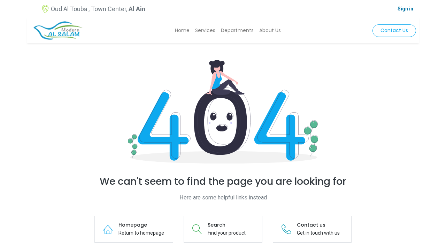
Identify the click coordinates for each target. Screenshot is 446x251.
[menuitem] (182, 30)
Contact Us (394, 30)
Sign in (405, 9)
